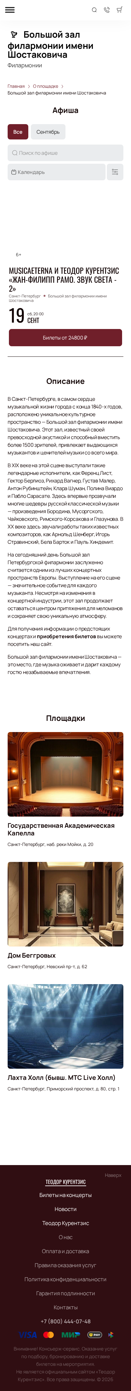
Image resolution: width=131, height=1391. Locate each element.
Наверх (113, 1175)
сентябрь (48, 131)
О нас (65, 1237)
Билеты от (65, 337)
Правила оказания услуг (65, 1265)
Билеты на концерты (65, 1195)
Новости (66, 1209)
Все (18, 131)
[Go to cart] (119, 10)
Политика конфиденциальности (65, 1279)
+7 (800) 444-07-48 (66, 1321)
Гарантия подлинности (65, 1293)
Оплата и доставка (65, 1251)
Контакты (66, 1307)
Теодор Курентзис (66, 1181)
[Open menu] (10, 10)
